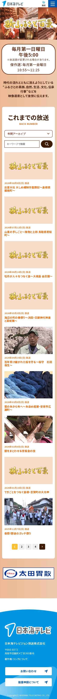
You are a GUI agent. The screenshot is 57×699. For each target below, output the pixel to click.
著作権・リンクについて (16, 659)
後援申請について (28, 682)
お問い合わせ (28, 671)
